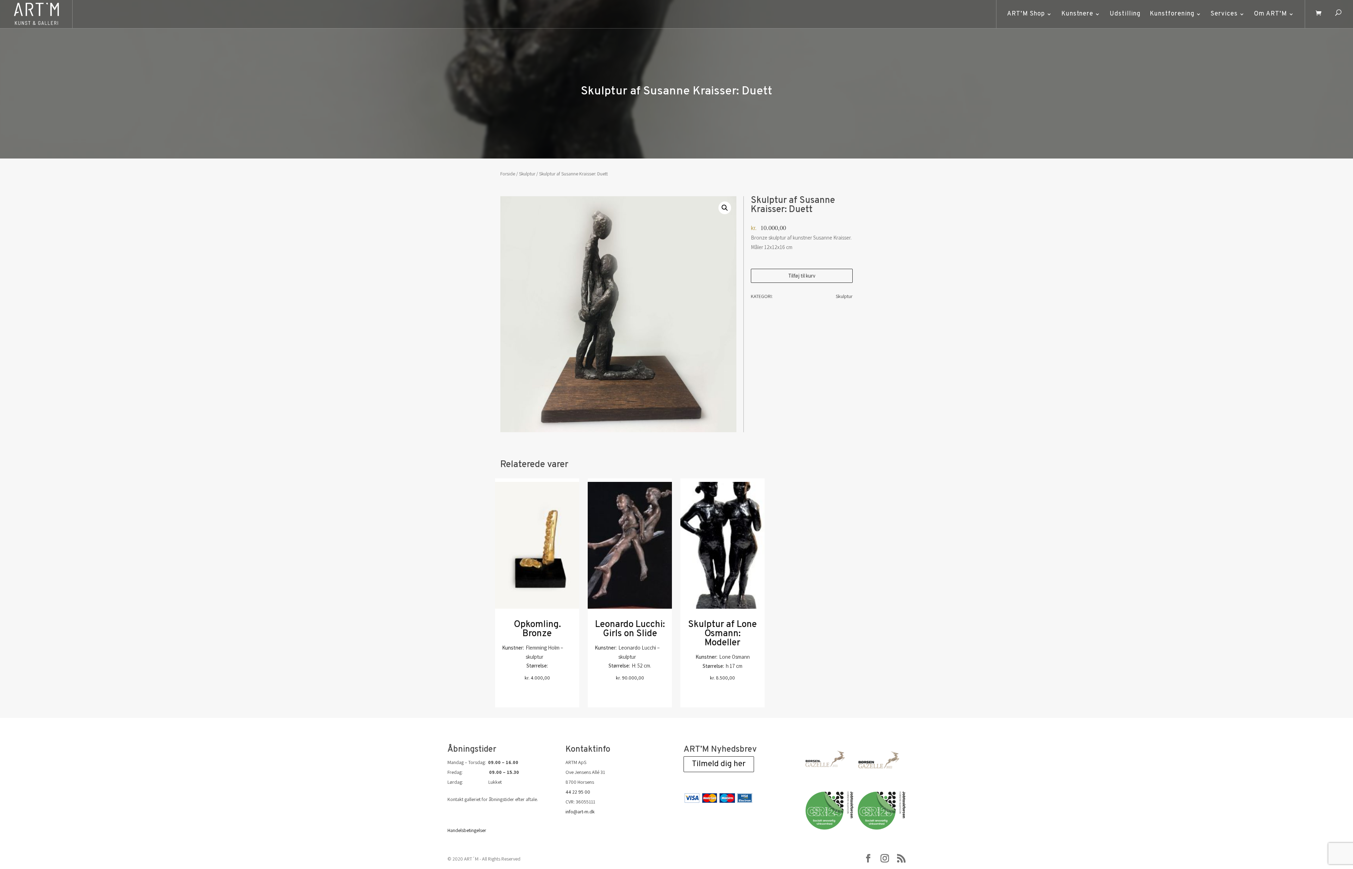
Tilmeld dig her (719, 764)
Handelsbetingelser (466, 830)
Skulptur (527, 173)
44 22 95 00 (578, 792)
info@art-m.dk (580, 811)
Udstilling (1125, 14)
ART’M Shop (1026, 14)
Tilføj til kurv (801, 275)
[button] (724, 207)
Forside (507, 173)
